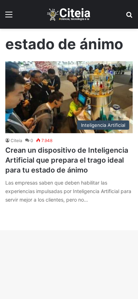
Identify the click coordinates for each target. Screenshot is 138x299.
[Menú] (8, 17)
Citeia (16, 140)
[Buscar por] (129, 17)
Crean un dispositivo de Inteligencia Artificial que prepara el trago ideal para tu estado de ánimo (66, 160)
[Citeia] (69, 14)
